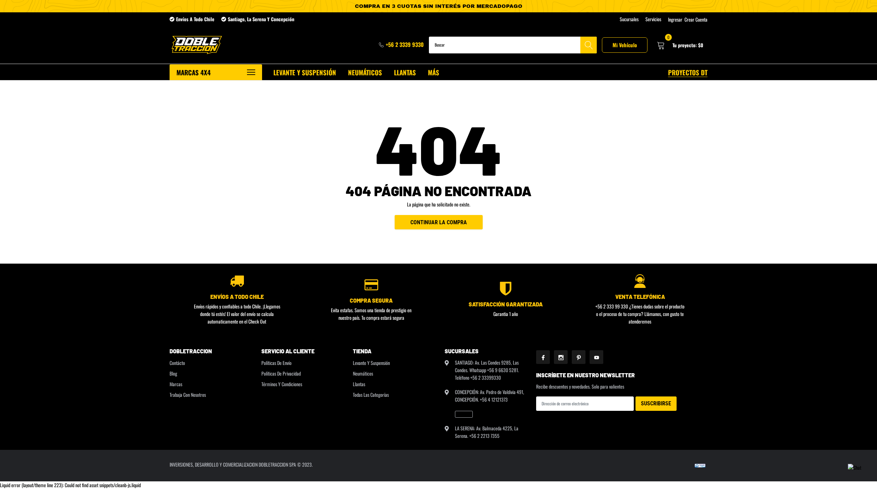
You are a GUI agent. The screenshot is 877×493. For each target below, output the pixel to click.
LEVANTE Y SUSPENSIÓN (304, 72)
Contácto (177, 362)
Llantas (359, 384)
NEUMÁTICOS (365, 72)
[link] (464, 414)
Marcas (176, 384)
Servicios (653, 19)
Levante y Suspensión (371, 362)
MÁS (433, 72)
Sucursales (629, 19)
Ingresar (675, 19)
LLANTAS (405, 72)
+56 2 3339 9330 (405, 44)
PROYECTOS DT (687, 72)
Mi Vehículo (625, 45)
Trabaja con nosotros (188, 394)
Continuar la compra (438, 222)
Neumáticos (363, 373)
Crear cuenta (695, 19)
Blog (173, 373)
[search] (588, 45)
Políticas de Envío (276, 362)
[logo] (196, 45)
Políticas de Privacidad (281, 373)
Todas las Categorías (371, 394)
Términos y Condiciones (281, 384)
